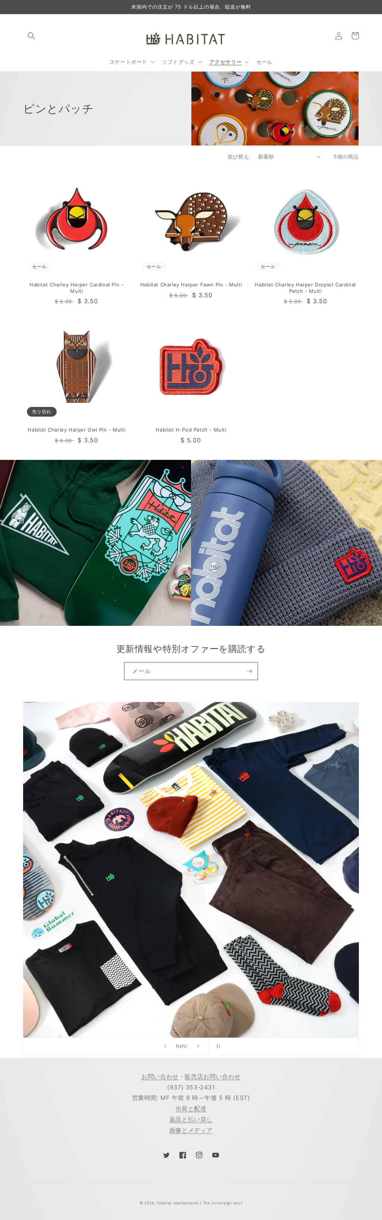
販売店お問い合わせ (212, 1076)
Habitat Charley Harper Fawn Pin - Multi (191, 285)
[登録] (249, 671)
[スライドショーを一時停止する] (217, 1046)
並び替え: (239, 156)
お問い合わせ (160, 1076)
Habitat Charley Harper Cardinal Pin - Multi (76, 288)
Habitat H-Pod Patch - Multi (191, 430)
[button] (31, 36)
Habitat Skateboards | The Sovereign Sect (199, 1203)
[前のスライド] (165, 1046)
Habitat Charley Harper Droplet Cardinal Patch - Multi (305, 288)
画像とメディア (191, 1130)
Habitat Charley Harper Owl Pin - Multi (76, 430)
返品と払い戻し (191, 1119)
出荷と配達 (191, 1108)
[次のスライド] (198, 1046)
